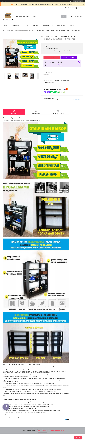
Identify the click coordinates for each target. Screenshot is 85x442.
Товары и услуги (16, 25)
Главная (5, 25)
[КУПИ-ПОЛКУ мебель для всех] (8, 16)
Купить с (66, 57)
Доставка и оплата (48, 25)
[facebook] (66, 420)
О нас (27, 25)
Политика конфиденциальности (56, 430)
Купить (52, 57)
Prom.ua (50, 429)
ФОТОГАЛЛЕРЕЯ (61, 25)
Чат (79, 437)
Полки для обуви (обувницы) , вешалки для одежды (21, 30)
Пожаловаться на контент (42, 430)
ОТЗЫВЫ (72, 25)
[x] (68, 420)
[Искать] (63, 16)
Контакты (35, 25)
